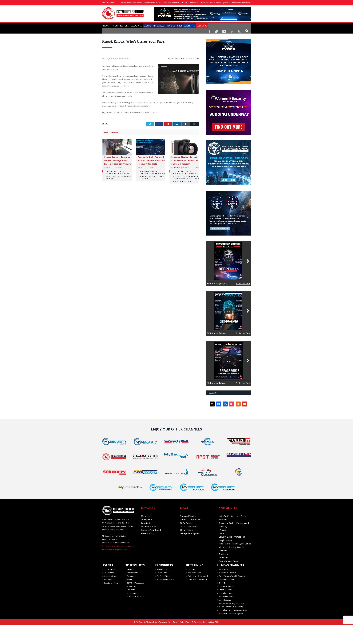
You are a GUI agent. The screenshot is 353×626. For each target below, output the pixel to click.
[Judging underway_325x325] (228, 134)
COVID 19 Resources (135, 583)
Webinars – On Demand (198, 576)
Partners (223, 550)
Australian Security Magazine (231, 613)
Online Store (162, 572)
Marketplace (147, 516)
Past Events (108, 579)
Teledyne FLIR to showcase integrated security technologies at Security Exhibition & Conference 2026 (186, 176)
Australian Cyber (172, 3)
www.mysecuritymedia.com (116, 549)
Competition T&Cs (211, 622)
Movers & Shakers (156, 160)
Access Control (111, 157)
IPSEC (221, 533)
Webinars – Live (194, 572)
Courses (191, 569)
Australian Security (186, 3)
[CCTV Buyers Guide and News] (123, 14)
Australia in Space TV (136, 596)
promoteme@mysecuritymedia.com (119, 546)
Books (129, 579)
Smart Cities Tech (226, 596)
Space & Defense (226, 589)
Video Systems (225, 600)
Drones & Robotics (143, 3)
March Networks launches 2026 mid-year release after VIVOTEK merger (152, 175)
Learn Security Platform (197, 579)
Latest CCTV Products (190, 519)
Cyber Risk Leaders (227, 579)
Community (146, 519)
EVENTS (107, 565)
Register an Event (111, 583)
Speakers (223, 554)
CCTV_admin (109, 59)
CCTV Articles (186, 529)
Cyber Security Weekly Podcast (232, 576)
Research (131, 576)
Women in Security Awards (231, 547)
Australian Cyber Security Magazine (234, 610)
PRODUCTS (165, 565)
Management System (190, 533)
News (106, 25)
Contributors (121, 25)
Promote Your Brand (151, 529)
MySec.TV (225, 3)
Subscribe (202, 25)
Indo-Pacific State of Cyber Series (235, 543)
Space (123, 3)
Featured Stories (192, 59)
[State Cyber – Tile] (228, 83)
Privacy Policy (147, 533)
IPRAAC (222, 529)
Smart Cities (131, 3)
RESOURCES (158, 25)
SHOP (179, 25)
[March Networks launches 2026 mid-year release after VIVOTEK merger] (150, 148)
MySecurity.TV (133, 593)
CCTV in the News (188, 526)
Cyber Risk (161, 3)
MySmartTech (244, 3)
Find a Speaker (110, 569)
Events (147, 25)
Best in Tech (234, 3)
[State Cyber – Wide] (202, 20)
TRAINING (170, 25)
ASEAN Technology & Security (231, 606)
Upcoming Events (111, 576)
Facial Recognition (176, 59)
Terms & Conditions (194, 622)
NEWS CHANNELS (232, 565)
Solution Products (164, 569)
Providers (223, 557)
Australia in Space (226, 593)
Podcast (218, 3)
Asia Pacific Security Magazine (231, 603)
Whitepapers (132, 572)
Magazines (136, 25)
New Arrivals (109, 572)
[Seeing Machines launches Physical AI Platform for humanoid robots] (117, 148)
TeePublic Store (163, 576)
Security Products (122, 164)
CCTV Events (186, 523)
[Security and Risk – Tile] (228, 184)
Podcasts (131, 589)
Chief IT (154, 3)
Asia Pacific (210, 3)
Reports (130, 569)
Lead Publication (149, 526)
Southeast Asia (200, 3)
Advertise (189, 25)
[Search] (247, 30)
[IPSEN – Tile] (228, 235)
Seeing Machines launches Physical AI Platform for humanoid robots (118, 175)
